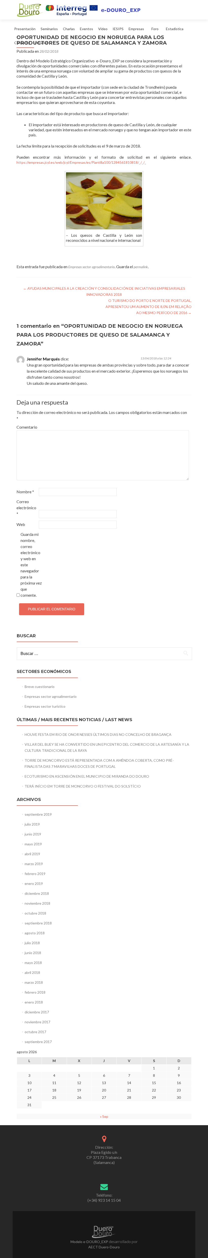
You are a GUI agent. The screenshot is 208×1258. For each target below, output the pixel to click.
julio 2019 (32, 824)
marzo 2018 (34, 982)
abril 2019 (32, 854)
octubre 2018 (35, 913)
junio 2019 (33, 834)
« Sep (104, 1116)
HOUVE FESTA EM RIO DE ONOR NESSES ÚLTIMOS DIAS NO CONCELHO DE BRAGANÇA (98, 734)
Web (20, 524)
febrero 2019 (35, 873)
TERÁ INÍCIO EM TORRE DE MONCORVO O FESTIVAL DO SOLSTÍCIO (83, 786)
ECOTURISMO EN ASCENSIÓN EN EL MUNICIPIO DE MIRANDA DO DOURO (87, 776)
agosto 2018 (35, 933)
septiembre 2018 (38, 923)
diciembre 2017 (37, 1012)
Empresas (136, 29)
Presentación (25, 29)
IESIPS (118, 29)
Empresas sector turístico (45, 706)
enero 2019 (34, 883)
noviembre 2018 (37, 903)
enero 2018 (34, 1002)
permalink (141, 267)
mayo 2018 (33, 962)
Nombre (25, 491)
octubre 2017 (35, 1032)
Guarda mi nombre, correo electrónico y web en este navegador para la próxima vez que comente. (31, 564)
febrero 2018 (35, 992)
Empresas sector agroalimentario (91, 267)
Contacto (21, 43)
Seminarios (49, 29)
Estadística (174, 29)
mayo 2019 (33, 844)
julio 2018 (32, 943)
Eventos (86, 29)
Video (103, 29)
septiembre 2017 (38, 1042)
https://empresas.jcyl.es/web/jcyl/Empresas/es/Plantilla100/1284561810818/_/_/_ (81, 162)
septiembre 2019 (38, 814)
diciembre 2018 (37, 893)
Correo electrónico (26, 507)
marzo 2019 (34, 864)
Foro (155, 29)
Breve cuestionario (40, 686)
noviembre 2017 (37, 1022)
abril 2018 (32, 972)
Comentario (26, 427)
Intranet (41, 43)
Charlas (69, 29)
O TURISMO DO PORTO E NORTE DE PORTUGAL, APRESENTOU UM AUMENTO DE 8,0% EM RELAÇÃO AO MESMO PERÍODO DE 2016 (149, 306)
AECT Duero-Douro (104, 1247)
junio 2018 (33, 953)
